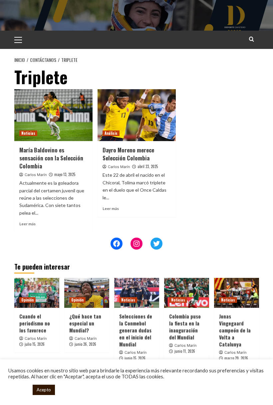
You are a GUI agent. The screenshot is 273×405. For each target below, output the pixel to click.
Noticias (28, 133)
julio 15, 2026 (35, 344)
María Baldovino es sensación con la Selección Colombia (51, 158)
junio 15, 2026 (135, 358)
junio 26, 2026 (85, 344)
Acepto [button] (44, 389)
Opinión (27, 300)
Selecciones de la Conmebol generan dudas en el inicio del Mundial (135, 330)
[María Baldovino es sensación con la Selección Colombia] (53, 115)
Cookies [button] (19, 390)
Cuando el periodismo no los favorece (34, 323)
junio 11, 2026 (184, 351)
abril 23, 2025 (147, 166)
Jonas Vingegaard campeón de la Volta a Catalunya (235, 330)
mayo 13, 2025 (64, 174)
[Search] (251, 39)
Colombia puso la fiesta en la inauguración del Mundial (185, 326)
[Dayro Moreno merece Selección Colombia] (137, 115)
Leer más (27, 223)
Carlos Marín (36, 174)
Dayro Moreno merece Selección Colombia (128, 154)
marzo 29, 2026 (236, 358)
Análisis (111, 133)
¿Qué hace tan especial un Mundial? (85, 323)
